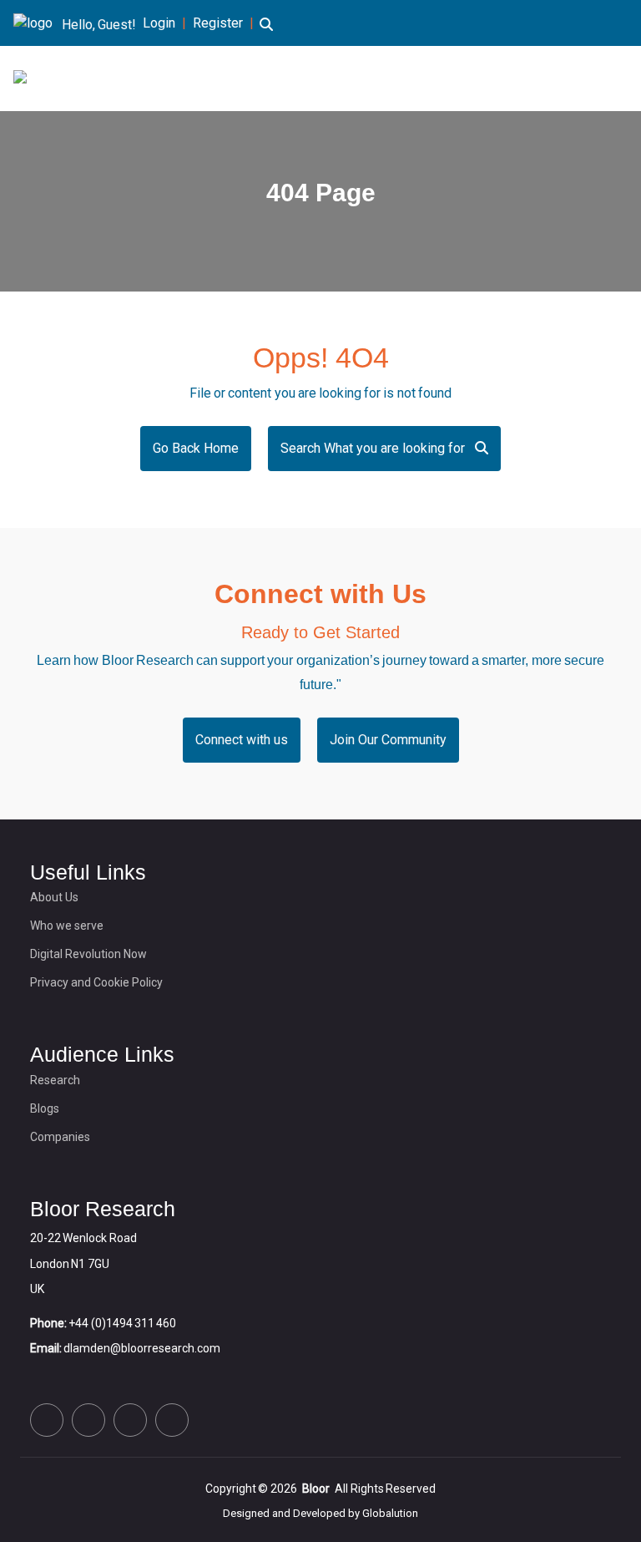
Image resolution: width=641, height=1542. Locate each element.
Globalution (390, 1513)
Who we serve (66, 925)
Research (55, 1080)
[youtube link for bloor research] (622, 25)
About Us (54, 897)
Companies (60, 1137)
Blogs (44, 1108)
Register (218, 23)
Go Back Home (196, 448)
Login (159, 23)
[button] (266, 34)
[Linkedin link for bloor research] (569, 25)
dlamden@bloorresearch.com (141, 1348)
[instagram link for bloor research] (596, 25)
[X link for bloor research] (542, 25)
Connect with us (241, 740)
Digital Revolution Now (88, 954)
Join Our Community (388, 740)
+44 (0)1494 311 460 (122, 1323)
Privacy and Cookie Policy (96, 982)
